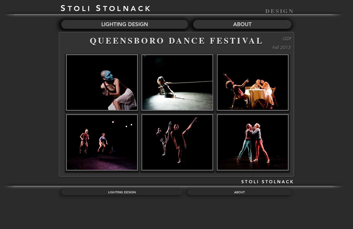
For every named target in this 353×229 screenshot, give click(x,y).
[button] (102, 82)
